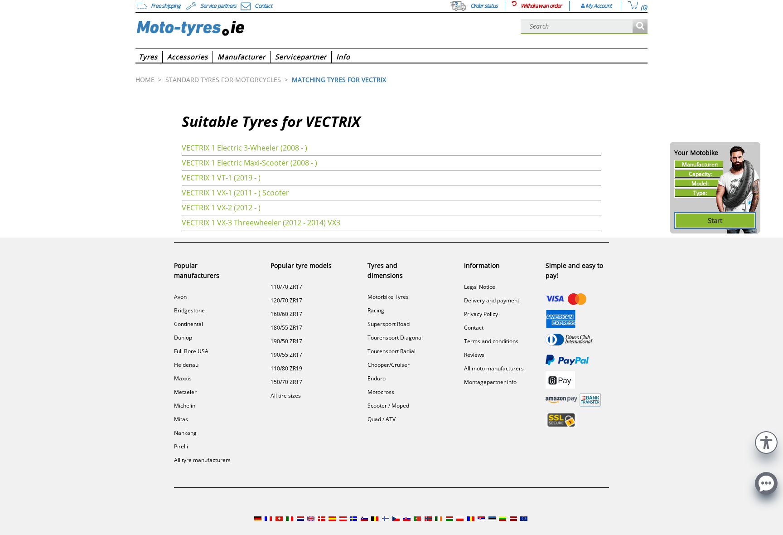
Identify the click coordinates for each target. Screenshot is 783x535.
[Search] (640, 26)
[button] (766, 441)
